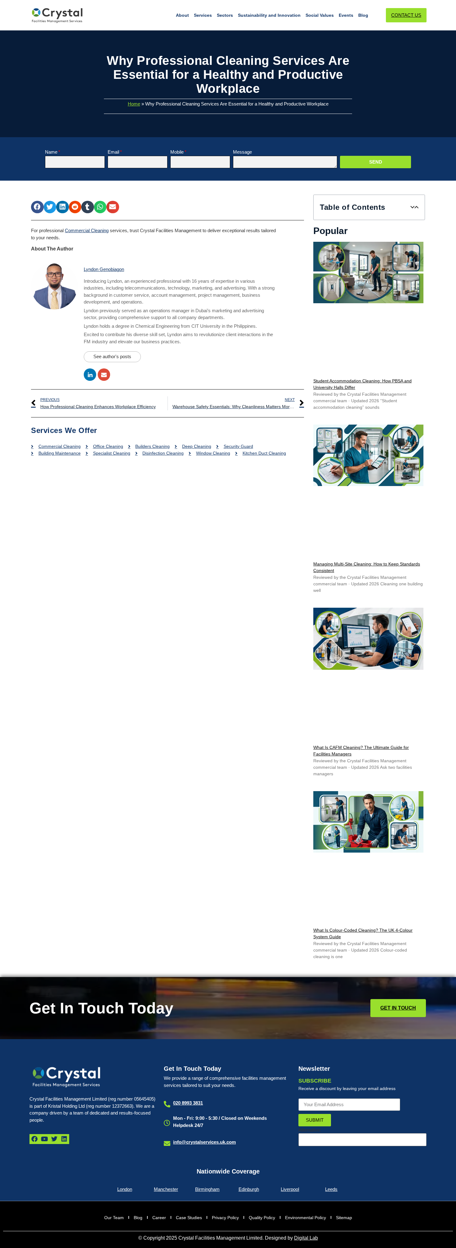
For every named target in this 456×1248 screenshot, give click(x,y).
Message (242, 152)
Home (134, 103)
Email (113, 152)
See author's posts (112, 356)
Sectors (225, 15)
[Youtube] (44, 1139)
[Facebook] (34, 1139)
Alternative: (309, 1130)
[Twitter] (54, 1139)
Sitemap (344, 1217)
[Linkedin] (64, 1139)
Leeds (331, 1189)
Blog (363, 15)
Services (203, 15)
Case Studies (189, 1217)
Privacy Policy (225, 1217)
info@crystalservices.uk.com (204, 1142)
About (182, 15)
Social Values (320, 15)
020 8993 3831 (188, 1103)
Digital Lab (306, 1238)
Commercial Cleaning (87, 230)
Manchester (166, 1189)
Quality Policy (262, 1217)
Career (159, 1217)
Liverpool (290, 1189)
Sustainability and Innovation (269, 15)
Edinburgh (249, 1189)
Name (51, 152)
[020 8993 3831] (167, 1104)
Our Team (114, 1217)
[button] (37, 207)
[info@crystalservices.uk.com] (167, 1143)
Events (346, 15)
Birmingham (207, 1189)
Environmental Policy (305, 1217)
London (124, 1189)
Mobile (177, 152)
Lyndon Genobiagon (104, 269)
